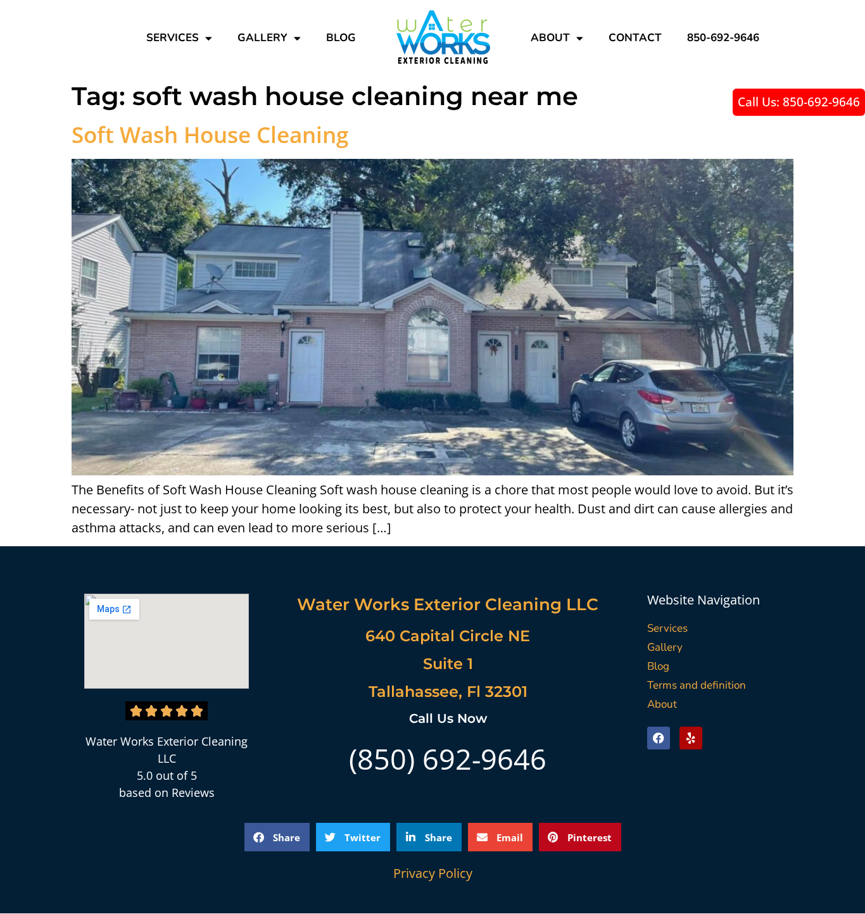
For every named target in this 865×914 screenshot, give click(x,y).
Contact (635, 37)
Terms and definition (696, 685)
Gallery (262, 37)
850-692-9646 (723, 37)
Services (172, 37)
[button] (277, 837)
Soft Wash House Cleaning (210, 134)
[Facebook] (658, 738)
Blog (341, 37)
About (550, 37)
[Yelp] (690, 738)
